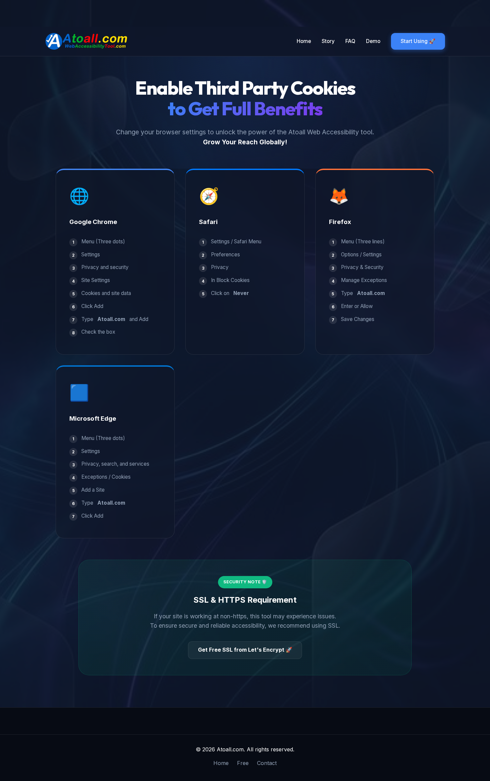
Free (243, 763)
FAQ (350, 41)
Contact (267, 763)
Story (328, 41)
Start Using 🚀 (418, 41)
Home (304, 41)
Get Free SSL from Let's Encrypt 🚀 (245, 649)
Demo (373, 41)
